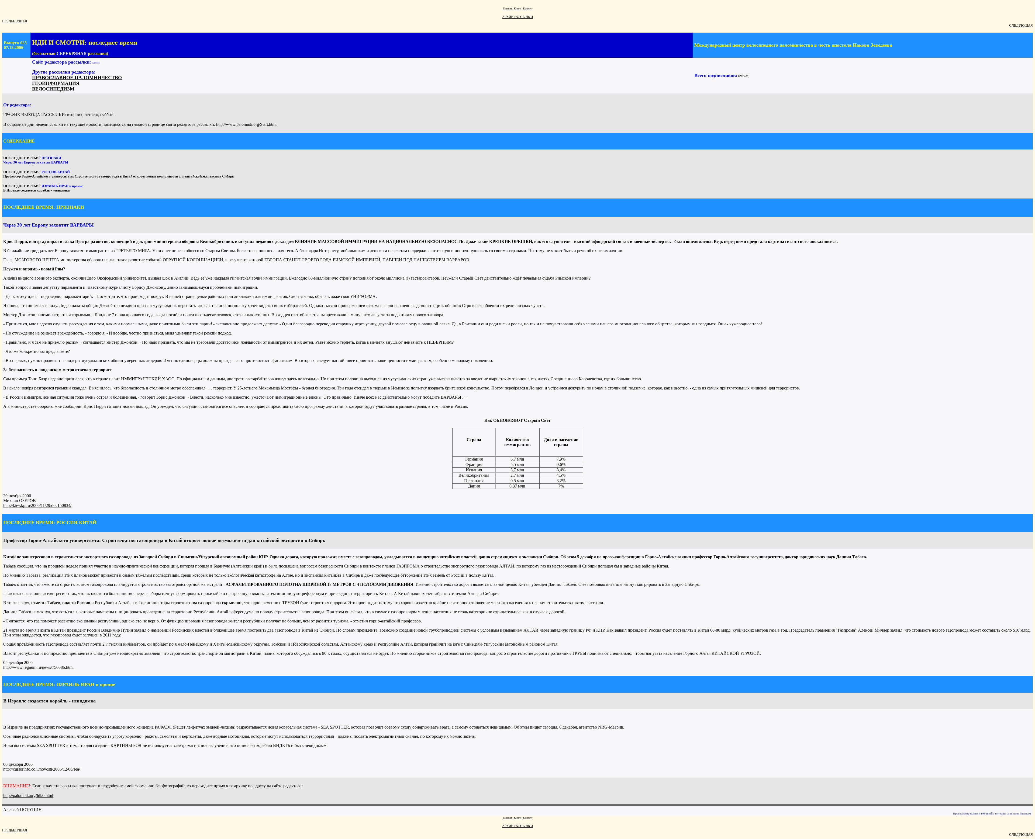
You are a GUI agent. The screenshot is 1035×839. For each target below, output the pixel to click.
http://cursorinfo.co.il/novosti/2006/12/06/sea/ (41, 769)
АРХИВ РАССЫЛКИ (517, 17)
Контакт (527, 8)
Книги (517, 8)
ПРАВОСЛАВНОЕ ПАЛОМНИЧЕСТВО (77, 77)
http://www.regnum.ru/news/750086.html (38, 667)
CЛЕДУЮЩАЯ (1021, 25)
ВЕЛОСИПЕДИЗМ (53, 89)
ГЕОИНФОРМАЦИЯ (56, 83)
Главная (507, 8)
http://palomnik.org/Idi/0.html (28, 795)
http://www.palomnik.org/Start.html (246, 124)
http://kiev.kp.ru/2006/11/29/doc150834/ (37, 505)
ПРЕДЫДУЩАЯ (14, 21)
